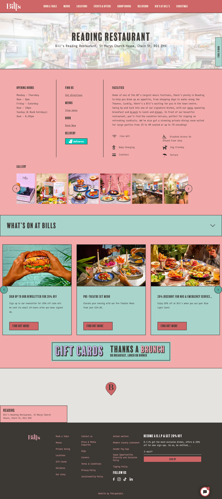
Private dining (63, 449)
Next (188, 189)
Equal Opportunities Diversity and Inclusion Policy (125, 457)
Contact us (86, 436)
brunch (134, 112)
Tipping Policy (120, 466)
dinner (158, 112)
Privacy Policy (88, 470)
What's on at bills (31, 225)
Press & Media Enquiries (88, 444)
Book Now (70, 125)
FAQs (83, 451)
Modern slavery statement (126, 442)
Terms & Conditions (91, 464)
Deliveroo (143, 6)
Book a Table (50, 6)
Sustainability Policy (92, 476)
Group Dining (124, 6)
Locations (82, 6)
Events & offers (102, 6)
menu (190, 108)
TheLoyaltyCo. (117, 493)
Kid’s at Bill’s (162, 6)
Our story (60, 474)
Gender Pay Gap (121, 449)
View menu (71, 110)
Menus (67, 6)
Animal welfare (121, 436)
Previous (16, 189)
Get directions (73, 95)
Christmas (182, 6)
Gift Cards (61, 461)
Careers (85, 457)
